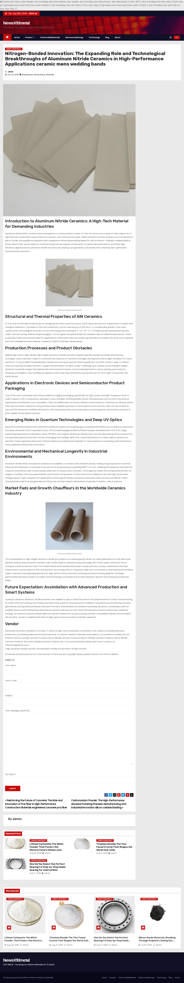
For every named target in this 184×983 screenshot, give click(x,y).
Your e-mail (11, 680)
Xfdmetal (49, 977)
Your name (10, 665)
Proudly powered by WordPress (16, 977)
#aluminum (27, 74)
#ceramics (39, 74)
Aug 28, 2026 (36, 853)
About (117, 37)
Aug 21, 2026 (102, 853)
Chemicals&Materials (50, 37)
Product (29, 37)
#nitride (50, 74)
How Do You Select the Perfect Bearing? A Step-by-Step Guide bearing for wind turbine (48, 867)
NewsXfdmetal (16, 23)
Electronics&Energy (74, 37)
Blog (107, 37)
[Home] (7, 37)
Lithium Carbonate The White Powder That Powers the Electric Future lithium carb (46, 847)
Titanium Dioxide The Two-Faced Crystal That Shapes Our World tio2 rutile (114, 847)
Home (17, 37)
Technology (94, 37)
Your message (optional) (17, 710)
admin (10, 72)
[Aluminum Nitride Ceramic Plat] (69, 282)
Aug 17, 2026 (35, 873)
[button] (171, 37)
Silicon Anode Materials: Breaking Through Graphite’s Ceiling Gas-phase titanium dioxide (157, 940)
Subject (9, 695)
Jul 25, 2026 (146, 945)
